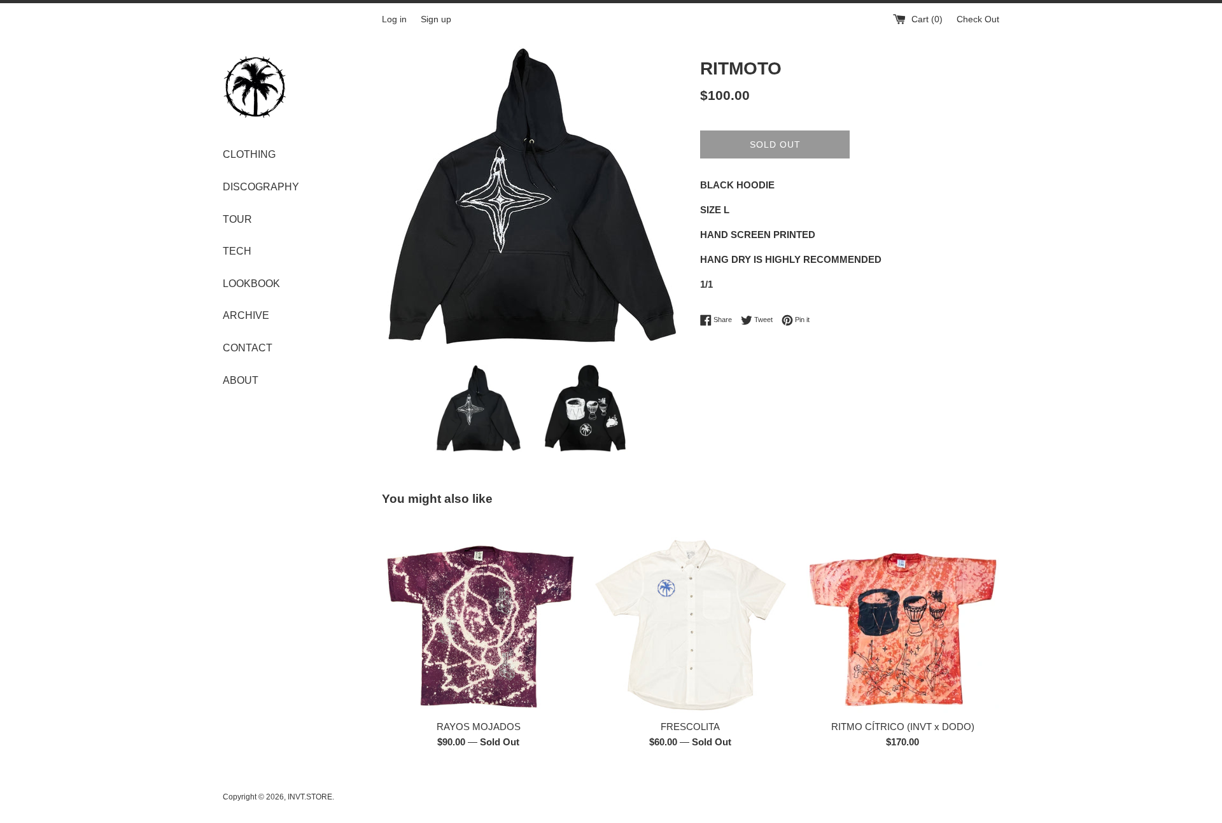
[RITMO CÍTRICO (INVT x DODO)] (902, 616)
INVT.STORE (310, 796)
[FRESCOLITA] (690, 616)
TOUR (237, 219)
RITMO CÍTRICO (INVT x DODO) (902, 726)
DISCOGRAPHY (261, 186)
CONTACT (247, 347)
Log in (394, 19)
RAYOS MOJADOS (479, 726)
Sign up (436, 19)
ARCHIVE (246, 315)
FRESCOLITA (690, 726)
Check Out (978, 19)
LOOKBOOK (251, 283)
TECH (237, 251)
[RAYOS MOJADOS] (478, 616)
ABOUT (240, 380)
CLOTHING (249, 154)
